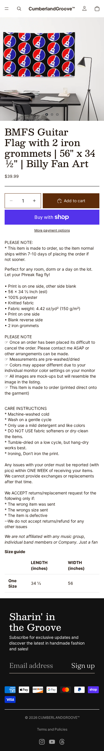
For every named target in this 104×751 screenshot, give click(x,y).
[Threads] (62, 741)
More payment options (52, 230)
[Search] (19, 8)
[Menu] (6, 8)
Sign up (83, 665)
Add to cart (74, 200)
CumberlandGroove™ (58, 717)
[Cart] (97, 8)
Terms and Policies (52, 729)
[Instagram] (41, 741)
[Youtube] (52, 741)
